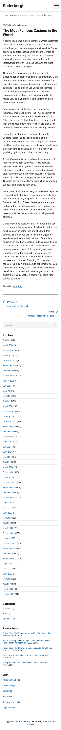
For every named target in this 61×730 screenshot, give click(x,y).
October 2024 (9, 431)
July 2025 (7, 386)
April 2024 (7, 462)
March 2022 (8, 589)
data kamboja (9, 685)
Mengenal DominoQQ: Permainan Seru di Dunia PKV (25, 663)
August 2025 (8, 381)
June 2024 (7, 452)
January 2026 (9, 355)
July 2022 (7, 569)
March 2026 (8, 345)
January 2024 (9, 477)
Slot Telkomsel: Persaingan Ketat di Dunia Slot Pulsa (25, 655)
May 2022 (7, 579)
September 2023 (10, 497)
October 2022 (9, 553)
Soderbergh (26, 721)
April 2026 (7, 340)
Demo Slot (7, 691)
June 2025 (7, 391)
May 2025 (7, 396)
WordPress (47, 721)
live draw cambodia (11, 702)
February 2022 (9, 594)
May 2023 (7, 518)
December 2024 (10, 421)
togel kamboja (9, 708)
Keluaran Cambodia (11, 680)
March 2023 (8, 528)
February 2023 (9, 533)
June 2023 (7, 513)
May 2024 (7, 457)
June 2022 (7, 574)
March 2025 (8, 406)
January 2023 (9, 538)
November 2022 (10, 548)
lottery (6, 613)
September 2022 (10, 558)
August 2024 (8, 442)
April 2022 (7, 584)
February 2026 (9, 350)
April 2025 (7, 401)
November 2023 (10, 487)
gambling (7, 608)
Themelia (30, 724)
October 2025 (9, 371)
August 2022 (8, 563)
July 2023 (7, 508)
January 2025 (9, 416)
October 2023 (9, 492)
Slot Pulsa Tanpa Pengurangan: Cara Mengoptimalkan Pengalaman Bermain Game (27, 641)
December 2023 (10, 482)
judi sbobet (7, 696)
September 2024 (10, 437)
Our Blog (17, 286)
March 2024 (8, 467)
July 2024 (7, 447)
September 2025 (10, 376)
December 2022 (10, 543)
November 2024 (10, 426)
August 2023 (8, 503)
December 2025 (10, 360)
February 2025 (9, 411)
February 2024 (9, 472)
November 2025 (10, 365)
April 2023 (7, 523)
